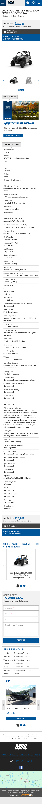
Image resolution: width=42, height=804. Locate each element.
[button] (3, 80)
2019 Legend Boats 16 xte (17, 709)
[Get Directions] (33, 3)
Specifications (11, 144)
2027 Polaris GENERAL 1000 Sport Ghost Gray (21, 574)
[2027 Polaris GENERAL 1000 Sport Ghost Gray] (21, 560)
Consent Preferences (28, 792)
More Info (21, 718)
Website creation (14, 795)
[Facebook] (21, 767)
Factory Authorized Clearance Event (18, 124)
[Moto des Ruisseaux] (15, 3)
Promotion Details (13, 135)
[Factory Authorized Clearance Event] (21, 110)
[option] (21, 59)
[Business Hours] (28, 3)
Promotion (9, 96)
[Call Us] (39, 3)
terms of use (17, 792)
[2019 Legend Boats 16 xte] (21, 695)
